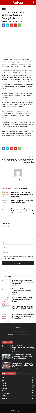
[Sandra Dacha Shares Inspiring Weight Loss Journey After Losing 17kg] (6, 348)
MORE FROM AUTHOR (21, 188)
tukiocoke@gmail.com (21, 334)
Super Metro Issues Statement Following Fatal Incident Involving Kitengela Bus (23, 282)
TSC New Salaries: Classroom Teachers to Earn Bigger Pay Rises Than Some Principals (23, 356)
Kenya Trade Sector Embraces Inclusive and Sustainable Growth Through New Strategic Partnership (22, 211)
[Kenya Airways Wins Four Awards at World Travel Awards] (6, 203)
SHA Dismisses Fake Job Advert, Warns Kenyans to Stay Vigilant (26, 160)
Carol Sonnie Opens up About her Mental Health (10, 160)
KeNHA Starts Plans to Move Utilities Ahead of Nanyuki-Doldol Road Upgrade (22, 194)
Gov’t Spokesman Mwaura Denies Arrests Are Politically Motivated (22, 307)
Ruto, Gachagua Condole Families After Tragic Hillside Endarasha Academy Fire (23, 316)
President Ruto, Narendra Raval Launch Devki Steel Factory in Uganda (22, 290)
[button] (33, 2)
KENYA (8, 6)
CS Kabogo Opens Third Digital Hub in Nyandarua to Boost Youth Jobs (22, 365)
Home (3, 6)
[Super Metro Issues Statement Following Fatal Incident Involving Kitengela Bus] (6, 282)
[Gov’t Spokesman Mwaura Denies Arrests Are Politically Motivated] (6, 308)
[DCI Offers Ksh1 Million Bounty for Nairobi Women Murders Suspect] (6, 302)
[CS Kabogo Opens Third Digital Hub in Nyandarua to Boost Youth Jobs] (6, 365)
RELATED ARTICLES (7, 188)
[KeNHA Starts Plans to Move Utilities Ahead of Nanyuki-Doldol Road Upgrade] (6, 194)
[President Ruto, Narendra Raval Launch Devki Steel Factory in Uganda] (6, 291)
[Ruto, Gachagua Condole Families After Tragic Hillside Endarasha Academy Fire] (6, 320)
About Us (12, 406)
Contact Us (26, 408)
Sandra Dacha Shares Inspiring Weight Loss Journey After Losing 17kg (23, 347)
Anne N (5, 21)
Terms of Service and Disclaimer (14, 408)
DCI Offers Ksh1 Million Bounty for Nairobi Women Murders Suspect (22, 299)
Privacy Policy (19, 406)
